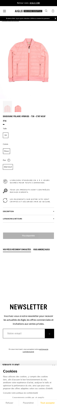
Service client (11, 365)
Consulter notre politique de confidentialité (20, 393)
